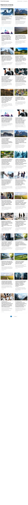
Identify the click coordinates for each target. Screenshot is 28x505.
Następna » (15, 316)
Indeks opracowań (19, 1)
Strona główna (25, 1)
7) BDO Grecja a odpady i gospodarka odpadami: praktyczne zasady (19, 262)
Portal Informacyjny (5, 1)
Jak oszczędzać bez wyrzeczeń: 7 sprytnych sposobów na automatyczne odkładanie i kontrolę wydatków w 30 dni (21, 243)
